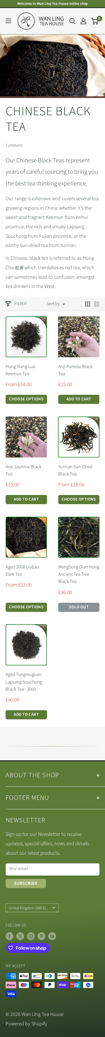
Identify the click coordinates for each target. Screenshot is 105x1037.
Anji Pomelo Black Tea (75, 370)
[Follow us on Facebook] (9, 936)
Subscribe (26, 883)
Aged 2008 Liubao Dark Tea (22, 571)
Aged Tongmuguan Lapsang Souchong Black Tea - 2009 (24, 682)
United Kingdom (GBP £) (27, 908)
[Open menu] (8, 21)
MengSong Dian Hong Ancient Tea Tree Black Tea (78, 574)
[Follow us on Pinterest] (41, 936)
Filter (20, 304)
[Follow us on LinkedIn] (52, 936)
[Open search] (72, 21)
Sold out (78, 607)
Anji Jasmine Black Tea (23, 470)
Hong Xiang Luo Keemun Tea (20, 370)
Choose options (26, 399)
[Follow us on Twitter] (20, 936)
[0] (94, 21)
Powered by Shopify (26, 1023)
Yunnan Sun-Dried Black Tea (75, 470)
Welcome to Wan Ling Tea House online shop (52, 3)
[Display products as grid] (87, 304)
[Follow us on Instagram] (31, 936)
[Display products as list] (96, 304)
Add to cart (78, 399)
